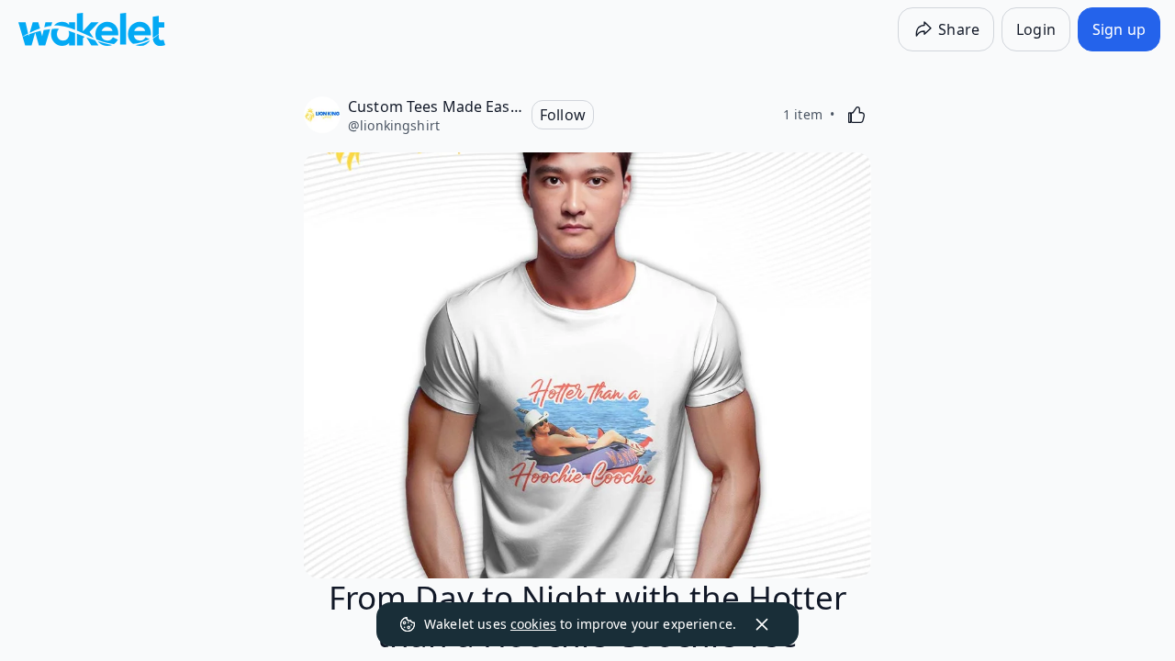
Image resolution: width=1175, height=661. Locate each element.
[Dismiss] (762, 624)
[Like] (856, 114)
